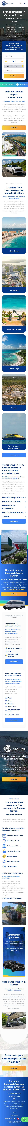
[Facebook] (14, 1119)
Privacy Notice (14, 1115)
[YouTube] (18, 1119)
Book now (14, 76)
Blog (14, 1112)
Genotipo (17, 1122)
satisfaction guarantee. (17, 589)
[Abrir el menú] (24, 3)
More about (14, 455)
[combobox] (14, 66)
